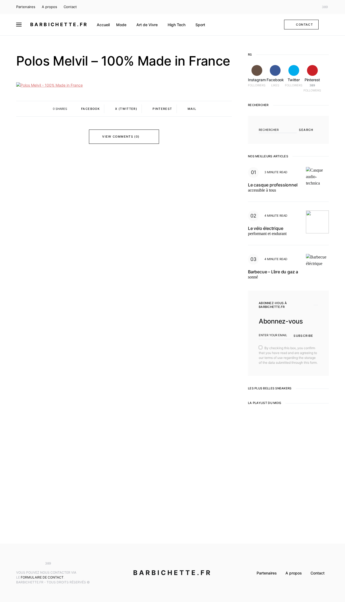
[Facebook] (303, 7)
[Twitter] (311, 7)
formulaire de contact (42, 577)
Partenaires (25, 7)
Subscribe (303, 336)
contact (304, 24)
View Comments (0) (120, 136)
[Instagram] (295, 7)
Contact (70, 7)
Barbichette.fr (59, 24)
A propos (49, 7)
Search (306, 130)
